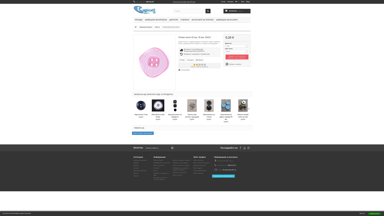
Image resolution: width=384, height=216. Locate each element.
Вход (248, 1)
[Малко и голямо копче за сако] (243, 105)
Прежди (138, 19)
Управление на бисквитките (223, 176)
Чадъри (136, 176)
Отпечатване (186, 70)
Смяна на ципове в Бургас (181, 165)
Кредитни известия (200, 165)
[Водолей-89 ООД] (152, 9)
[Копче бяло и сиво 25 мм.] (158, 105)
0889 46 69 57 (232, 165)
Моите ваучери (198, 173)
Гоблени (184, 19)
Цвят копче (229, 48)
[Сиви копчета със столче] (209, 105)
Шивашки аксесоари (227, 19)
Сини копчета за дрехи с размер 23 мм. (226, 117)
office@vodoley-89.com (229, 170)
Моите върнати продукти (202, 163)
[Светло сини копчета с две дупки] (192, 105)
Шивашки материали (156, 19)
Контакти (230, 1)
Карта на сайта (177, 175)
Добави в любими (235, 64)
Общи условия (158, 160)
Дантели (173, 19)
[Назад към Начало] (136, 27)
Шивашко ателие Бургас (180, 163)
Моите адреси (198, 168)
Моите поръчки (199, 160)
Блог (242, 1)
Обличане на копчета (179, 172)
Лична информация (200, 170)
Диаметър (228, 43)
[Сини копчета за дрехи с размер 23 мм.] (226, 105)
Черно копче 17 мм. (141, 114)
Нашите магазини (159, 165)
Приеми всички (374, 213)
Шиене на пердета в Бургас (181, 160)
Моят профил (200, 157)
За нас (223, 1)
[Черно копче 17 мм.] (141, 105)
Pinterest (200, 60)
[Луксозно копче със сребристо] (175, 105)
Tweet (183, 60)
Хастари (136, 168)
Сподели (191, 60)
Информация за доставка (162, 163)
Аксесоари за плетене (203, 19)
